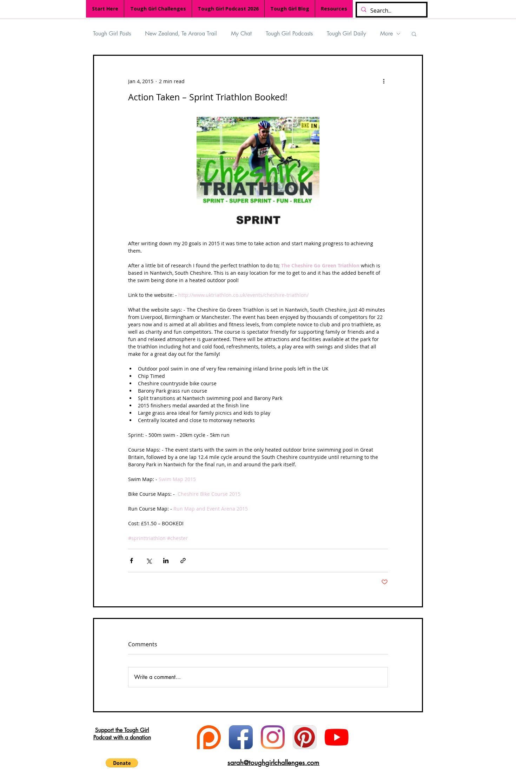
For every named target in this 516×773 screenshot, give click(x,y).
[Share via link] (183, 560)
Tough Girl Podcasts (289, 33)
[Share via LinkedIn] (166, 560)
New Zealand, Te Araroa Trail (181, 33)
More (386, 33)
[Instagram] (273, 737)
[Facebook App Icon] (241, 737)
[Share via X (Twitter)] (148, 560)
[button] (414, 33)
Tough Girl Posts (112, 33)
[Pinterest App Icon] (305, 737)
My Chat (241, 33)
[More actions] (383, 81)
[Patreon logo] (209, 737)
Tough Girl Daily (346, 33)
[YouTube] (337, 737)
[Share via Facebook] (131, 560)
